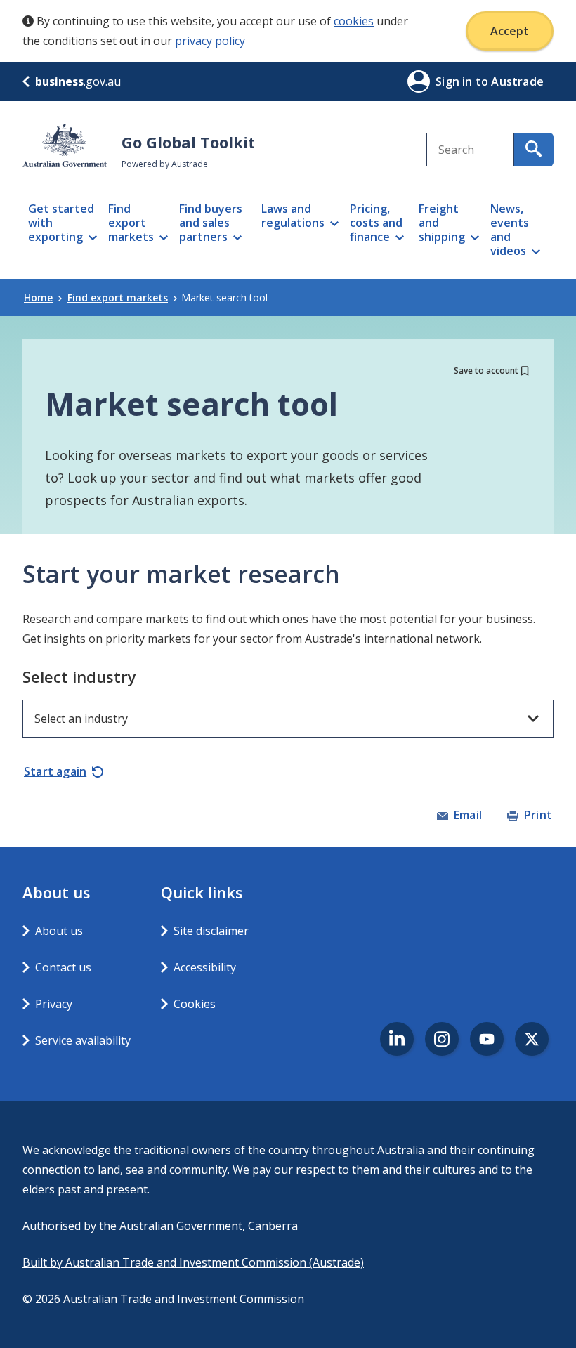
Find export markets (117, 297)
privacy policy (210, 40)
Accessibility (205, 967)
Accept (509, 31)
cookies (354, 21)
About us (59, 930)
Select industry (79, 676)
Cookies (195, 1004)
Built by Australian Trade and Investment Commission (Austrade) (193, 1262)
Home (38, 297)
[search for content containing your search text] (534, 149)
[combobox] (470, 149)
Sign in (456, 81)
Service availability (83, 1040)
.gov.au (78, 81)
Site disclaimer (211, 930)
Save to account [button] (486, 371)
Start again (55, 771)
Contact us (63, 967)
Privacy (53, 1004)
